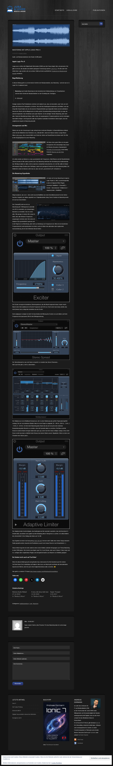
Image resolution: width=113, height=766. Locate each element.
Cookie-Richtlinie (56, 763)
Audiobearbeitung (24, 603)
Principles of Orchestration (54, 149)
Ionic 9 (14, 703)
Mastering (35, 603)
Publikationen (99, 10)
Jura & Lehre (71, 10)
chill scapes (19, 135)
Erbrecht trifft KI (16, 710)
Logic (30, 603)
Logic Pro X (54, 68)
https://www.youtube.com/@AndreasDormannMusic (44, 571)
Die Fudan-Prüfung (17, 707)
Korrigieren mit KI (17, 718)
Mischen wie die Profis (58, 152)
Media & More (85, 10)
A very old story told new (39, 592)
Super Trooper (55, 592)
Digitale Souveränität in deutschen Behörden (24, 714)
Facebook (93, 732)
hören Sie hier (38, 540)
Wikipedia (19, 98)
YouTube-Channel (83, 735)
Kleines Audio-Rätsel (19, 592)
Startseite (59, 10)
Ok (101, 24)
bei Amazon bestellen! (53, 744)
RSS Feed (80, 739)
